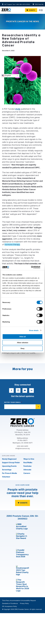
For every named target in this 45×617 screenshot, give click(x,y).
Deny (22, 348)
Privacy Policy (24, 603)
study (17, 109)
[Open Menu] (40, 10)
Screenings (6, 470)
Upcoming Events (9, 466)
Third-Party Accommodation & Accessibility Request (19, 600)
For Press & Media (9, 473)
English (7, 76)
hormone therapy (12, 244)
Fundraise (27, 466)
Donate (32, 10)
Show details (34, 330)
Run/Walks (27, 462)
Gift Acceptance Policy (9, 606)
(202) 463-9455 (22, 446)
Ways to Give (28, 459)
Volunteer (6, 477)
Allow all (22, 336)
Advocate (27, 470)
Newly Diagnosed (9, 459)
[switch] (40, 309)
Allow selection (22, 342)
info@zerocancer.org (22, 448)
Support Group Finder (11, 462)
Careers (26, 473)
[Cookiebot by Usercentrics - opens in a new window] (33, 267)
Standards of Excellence (10, 603)
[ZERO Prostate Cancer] (6, 10)
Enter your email (12, 402)
